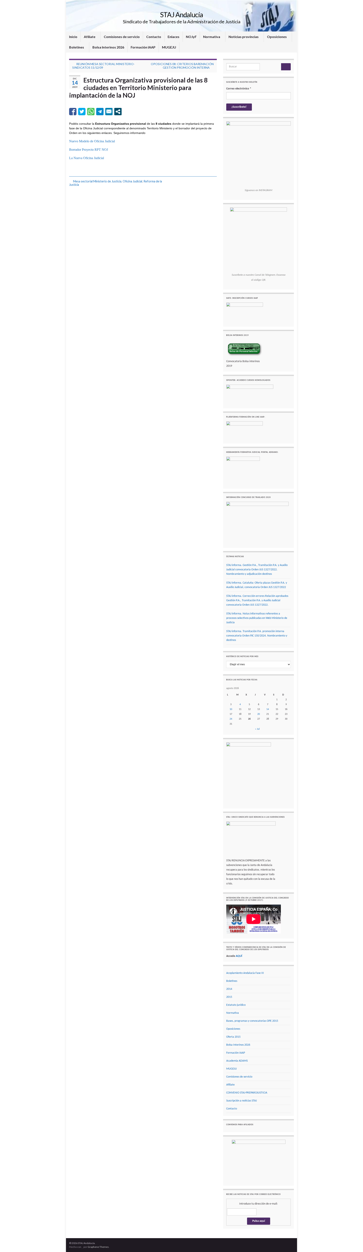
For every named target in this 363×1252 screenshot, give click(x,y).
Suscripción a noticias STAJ (241, 1100)
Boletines (77, 47)
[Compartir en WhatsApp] (91, 111)
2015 (229, 997)
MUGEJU (169, 47)
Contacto (153, 37)
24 (231, 719)
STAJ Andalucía (181, 14)
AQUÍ (239, 956)
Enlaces (173, 37)
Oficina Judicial (132, 181)
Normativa (212, 37)
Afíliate (90, 37)
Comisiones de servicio (122, 37)
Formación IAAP (143, 47)
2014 (229, 989)
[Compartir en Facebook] (72, 111)
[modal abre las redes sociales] (118, 111)
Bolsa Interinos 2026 (108, 47)
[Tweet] (81, 111)
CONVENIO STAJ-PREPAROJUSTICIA (246, 1092)
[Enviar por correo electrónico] (109, 111)
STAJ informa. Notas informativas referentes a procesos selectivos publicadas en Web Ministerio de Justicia (256, 618)
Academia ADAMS (237, 1060)
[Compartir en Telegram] (100, 111)
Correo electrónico (238, 88)
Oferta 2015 (233, 1037)
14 (267, 709)
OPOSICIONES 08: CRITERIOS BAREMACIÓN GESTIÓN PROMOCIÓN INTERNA (182, 65)
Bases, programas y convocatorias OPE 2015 (252, 1021)
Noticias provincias (244, 37)
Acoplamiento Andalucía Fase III (245, 973)
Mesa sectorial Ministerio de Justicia (97, 181)
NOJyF (191, 37)
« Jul (257, 729)
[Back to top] (353, 1242)
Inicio (73, 37)
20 (258, 714)
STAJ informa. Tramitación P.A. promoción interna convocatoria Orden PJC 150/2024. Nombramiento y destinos (256, 636)
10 (231, 709)
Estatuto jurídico (236, 1005)
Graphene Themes (98, 1246)
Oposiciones (277, 37)
